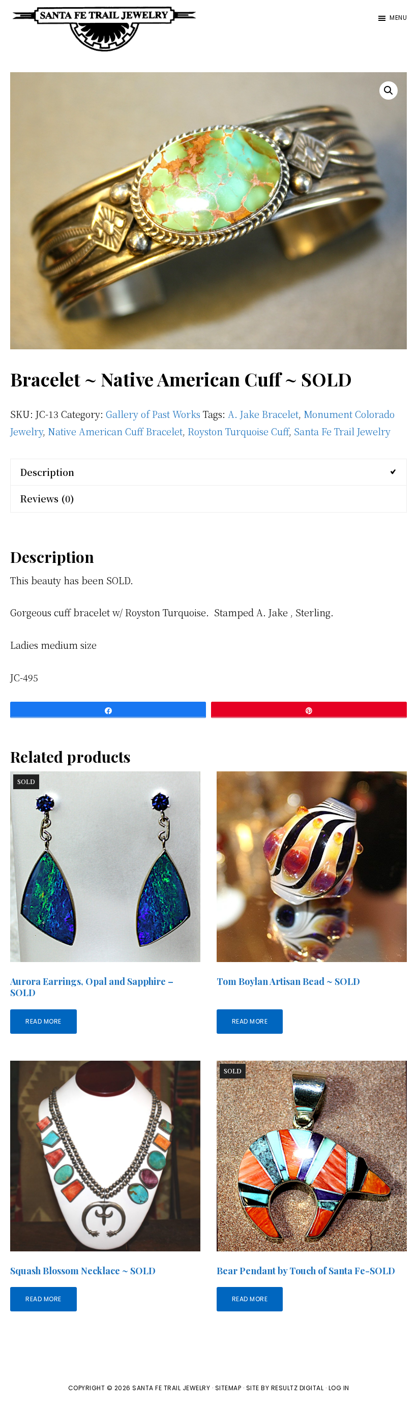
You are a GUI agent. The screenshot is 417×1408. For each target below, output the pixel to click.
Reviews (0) (47, 498)
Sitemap (228, 1388)
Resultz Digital (297, 1388)
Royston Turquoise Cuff (238, 431)
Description (47, 471)
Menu (398, 17)
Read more (43, 1021)
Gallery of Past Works (153, 414)
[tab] (208, 472)
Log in (339, 1388)
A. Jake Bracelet (263, 414)
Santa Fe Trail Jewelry (342, 431)
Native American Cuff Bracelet (115, 431)
